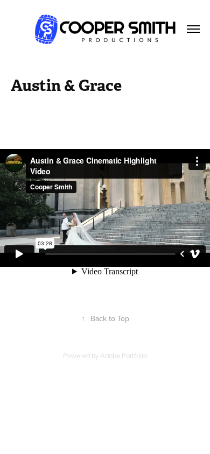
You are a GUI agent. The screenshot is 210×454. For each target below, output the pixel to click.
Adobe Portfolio (123, 355)
